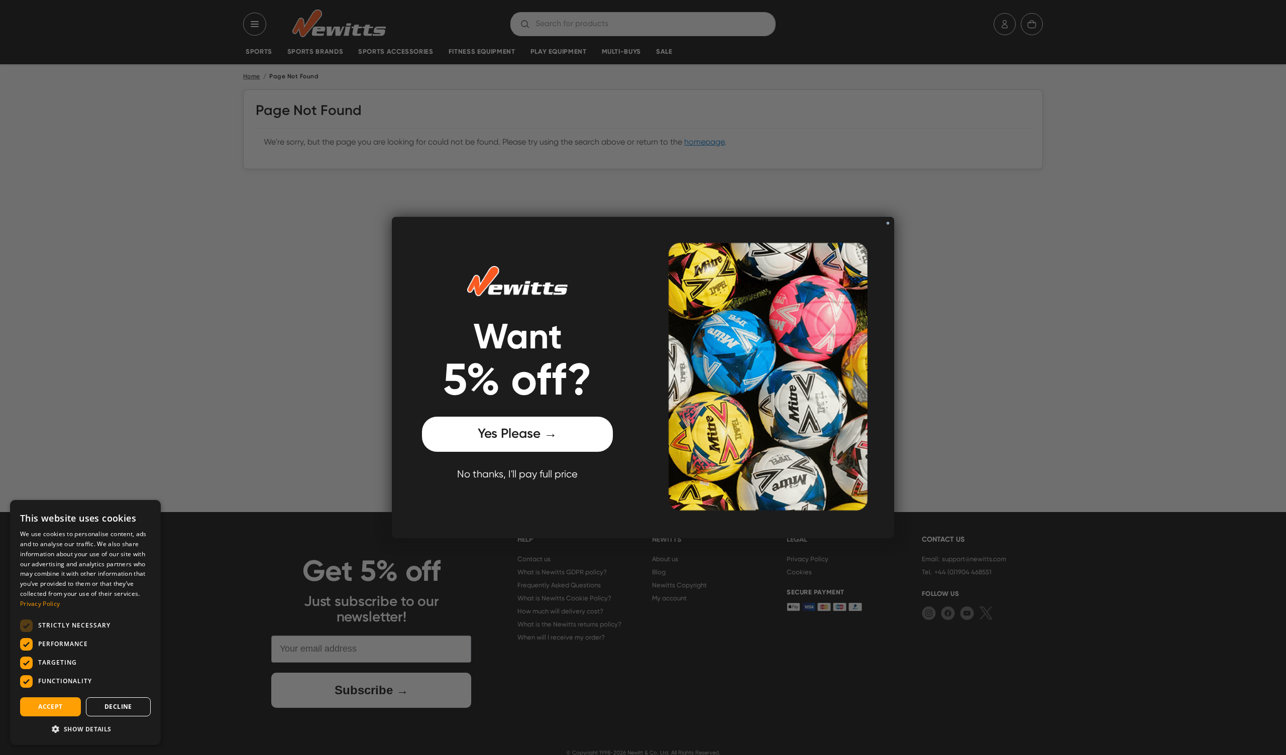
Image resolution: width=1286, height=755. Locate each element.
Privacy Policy (40, 603)
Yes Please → (517, 434)
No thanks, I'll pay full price (517, 474)
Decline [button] (118, 706)
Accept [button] (50, 706)
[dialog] (85, 622)
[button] (85, 729)
